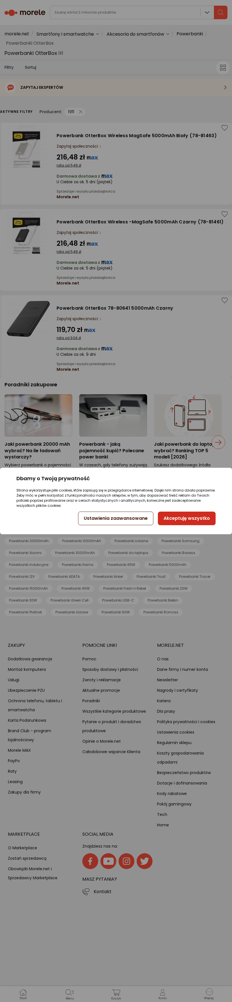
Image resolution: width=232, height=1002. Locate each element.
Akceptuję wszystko (187, 518)
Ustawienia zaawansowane (116, 518)
